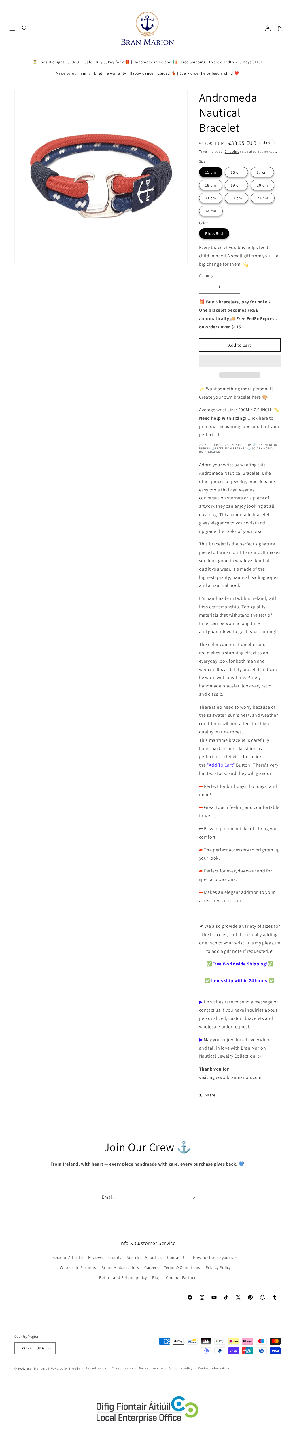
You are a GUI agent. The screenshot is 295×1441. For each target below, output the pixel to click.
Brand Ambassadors (120, 1267)
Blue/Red (214, 233)
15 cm (210, 172)
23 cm (262, 198)
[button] (240, 361)
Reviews (95, 1257)
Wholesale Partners (78, 1267)
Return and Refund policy (123, 1277)
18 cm (210, 185)
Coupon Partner (181, 1277)
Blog (156, 1277)
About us (153, 1257)
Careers (151, 1267)
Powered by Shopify (65, 1368)
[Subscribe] (192, 1197)
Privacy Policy (218, 1267)
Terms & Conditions (182, 1267)
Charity (115, 1257)
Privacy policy (122, 1368)
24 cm (211, 211)
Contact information (213, 1368)
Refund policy (96, 1368)
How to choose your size (216, 1257)
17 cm (262, 172)
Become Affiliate (67, 1257)
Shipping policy (181, 1368)
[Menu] (12, 28)
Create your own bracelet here (230, 397)
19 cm (236, 185)
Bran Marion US (38, 1368)
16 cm (236, 172)
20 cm (262, 185)
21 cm (210, 198)
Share (210, 1095)
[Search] (24, 28)
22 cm (236, 198)
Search (133, 1257)
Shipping (232, 151)
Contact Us (177, 1257)
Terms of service (151, 1368)
